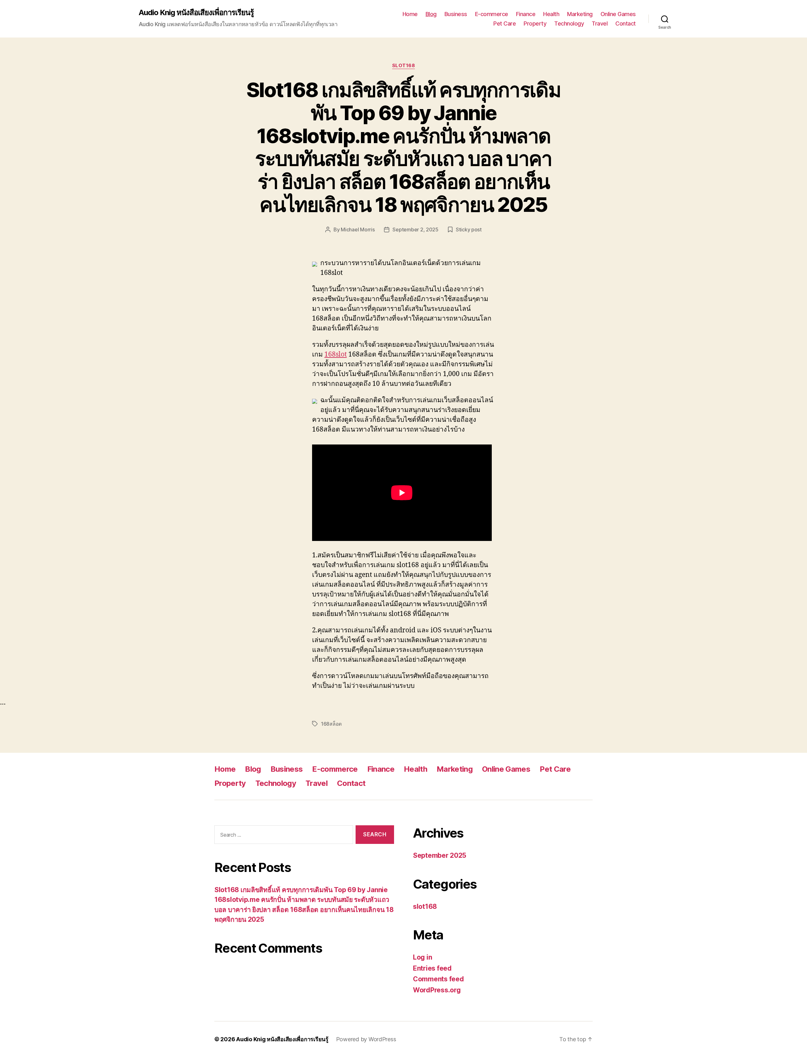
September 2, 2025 (415, 229)
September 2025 (439, 855)
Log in (422, 957)
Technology (569, 23)
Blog (431, 14)
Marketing (580, 14)
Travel (599, 23)
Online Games (618, 14)
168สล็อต (331, 724)
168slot (335, 354)
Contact (625, 23)
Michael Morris (357, 229)
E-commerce (491, 14)
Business (455, 14)
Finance (526, 14)
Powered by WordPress (366, 1039)
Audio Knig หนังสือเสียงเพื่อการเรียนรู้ (196, 12)
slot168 (403, 65)
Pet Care (504, 23)
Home (410, 14)
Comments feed (438, 979)
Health (551, 14)
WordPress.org (437, 990)
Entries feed (432, 968)
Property (535, 23)
